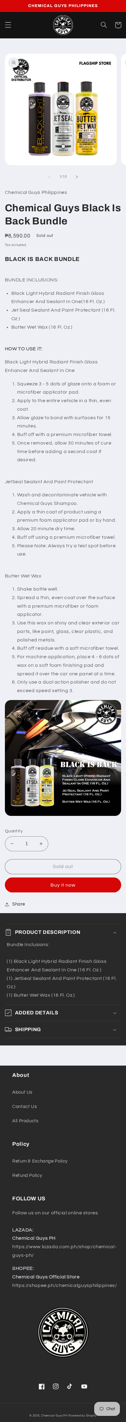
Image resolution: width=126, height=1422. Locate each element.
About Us (22, 1092)
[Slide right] (76, 177)
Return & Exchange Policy (40, 1161)
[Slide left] (49, 177)
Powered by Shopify (83, 1415)
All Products (25, 1121)
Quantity (14, 831)
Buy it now (63, 885)
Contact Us (24, 1106)
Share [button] (18, 904)
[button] (8, 25)
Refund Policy (27, 1175)
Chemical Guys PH (54, 1415)
